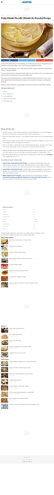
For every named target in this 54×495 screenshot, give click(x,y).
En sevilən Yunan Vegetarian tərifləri (17, 276)
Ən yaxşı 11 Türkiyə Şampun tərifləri (17, 252)
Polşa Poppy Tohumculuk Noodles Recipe (15, 163)
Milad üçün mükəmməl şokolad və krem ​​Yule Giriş (20, 373)
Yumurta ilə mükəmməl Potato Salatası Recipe (20, 346)
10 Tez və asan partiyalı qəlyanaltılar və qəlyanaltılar (21, 392)
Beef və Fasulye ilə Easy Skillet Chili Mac (18, 398)
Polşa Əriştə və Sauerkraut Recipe (12, 169)
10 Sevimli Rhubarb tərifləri (15, 264)
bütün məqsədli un (8, 93)
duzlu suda (16, 152)
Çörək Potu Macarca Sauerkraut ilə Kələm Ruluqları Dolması (23, 283)
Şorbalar (2, 15)
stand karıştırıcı (9, 132)
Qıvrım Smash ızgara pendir (15, 334)
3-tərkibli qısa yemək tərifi (15, 380)
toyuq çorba (22, 75)
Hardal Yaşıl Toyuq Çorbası (15, 246)
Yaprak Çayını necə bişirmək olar (16, 328)
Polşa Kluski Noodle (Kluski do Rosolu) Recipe (20, 240)
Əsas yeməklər (8, 15)
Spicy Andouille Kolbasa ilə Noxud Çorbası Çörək (20, 258)
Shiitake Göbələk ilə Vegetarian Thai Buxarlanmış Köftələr (22, 361)
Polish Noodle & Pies (25, 15)
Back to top (27, 457)
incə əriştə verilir (46, 78)
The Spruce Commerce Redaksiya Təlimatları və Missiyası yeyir (24, 404)
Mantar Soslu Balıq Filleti (15, 340)
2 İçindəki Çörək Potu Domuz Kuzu (17, 352)
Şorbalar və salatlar (16, 15)
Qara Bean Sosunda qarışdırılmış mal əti (18, 270)
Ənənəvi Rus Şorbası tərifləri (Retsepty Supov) (20, 367)
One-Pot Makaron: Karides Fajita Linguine (19, 386)
